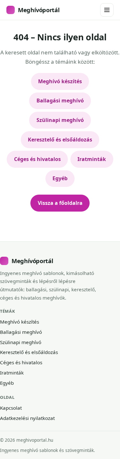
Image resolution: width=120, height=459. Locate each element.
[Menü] (107, 10)
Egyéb (60, 178)
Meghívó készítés (60, 81)
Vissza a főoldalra (60, 202)
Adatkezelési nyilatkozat (27, 418)
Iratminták (91, 159)
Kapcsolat (11, 408)
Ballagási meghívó (60, 100)
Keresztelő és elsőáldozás (60, 139)
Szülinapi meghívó (60, 120)
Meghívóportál (39, 10)
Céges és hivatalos (37, 159)
